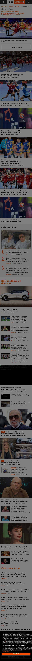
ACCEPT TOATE (16, 653)
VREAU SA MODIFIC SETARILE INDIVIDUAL (15, 656)
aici (5, 641)
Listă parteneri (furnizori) (6, 651)
